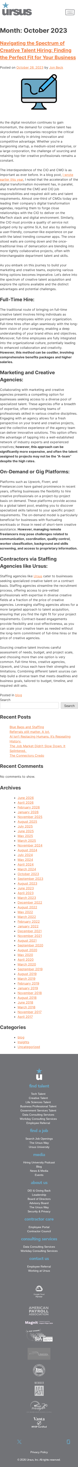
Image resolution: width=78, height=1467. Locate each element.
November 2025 (30, 817)
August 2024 (27, 850)
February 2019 (28, 983)
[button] (70, 12)
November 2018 (30, 993)
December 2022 (30, 902)
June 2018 (25, 1002)
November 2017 (30, 1012)
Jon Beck (56, 67)
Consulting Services (39, 1239)
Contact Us (39, 1259)
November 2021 (30, 936)
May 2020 (25, 955)
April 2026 (26, 802)
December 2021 (30, 931)
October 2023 (28, 874)
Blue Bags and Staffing (27, 727)
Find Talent (39, 1086)
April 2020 (26, 960)
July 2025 (25, 826)
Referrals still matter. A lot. (30, 732)
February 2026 (29, 807)
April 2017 (25, 1017)
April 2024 (26, 864)
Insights (23, 1042)
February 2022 (29, 921)
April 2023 (26, 893)
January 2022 (28, 926)
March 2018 (26, 1007)
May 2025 (25, 836)
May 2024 (25, 860)
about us (39, 1183)
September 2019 (30, 969)
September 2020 (30, 945)
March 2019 (26, 979)
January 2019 (28, 988)
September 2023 (30, 879)
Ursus (38, 576)
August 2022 (27, 907)
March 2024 (27, 869)
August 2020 (27, 950)
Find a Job (39, 1131)
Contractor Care (39, 1219)
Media (39, 1155)
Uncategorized (29, 1047)
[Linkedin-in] (29, 1441)
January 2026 (28, 812)
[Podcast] (39, 1441)
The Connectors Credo (27, 755)
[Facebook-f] (9, 1441)
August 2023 (27, 883)
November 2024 (30, 845)
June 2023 (26, 888)
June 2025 (26, 831)
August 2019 (27, 974)
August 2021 (27, 941)
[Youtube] (58, 1441)
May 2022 (25, 912)
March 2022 (27, 917)
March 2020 (27, 964)
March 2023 (27, 898)
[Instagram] (48, 1441)
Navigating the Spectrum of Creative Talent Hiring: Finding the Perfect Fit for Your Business (38, 50)
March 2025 (27, 841)
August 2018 (27, 998)
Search (5, 700)
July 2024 (25, 855)
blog (18, 695)
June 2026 (26, 798)
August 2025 (27, 822)
